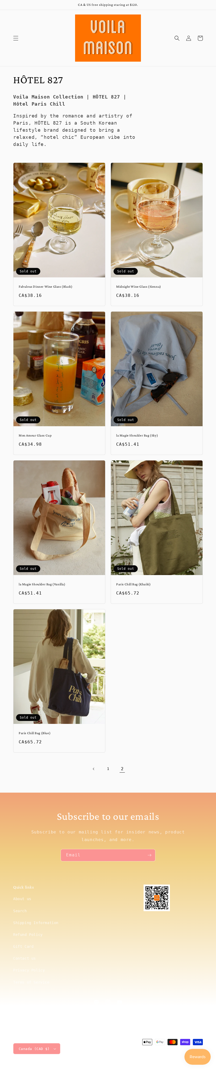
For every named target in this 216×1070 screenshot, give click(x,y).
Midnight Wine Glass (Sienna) (138, 286)
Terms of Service (31, 982)
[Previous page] (94, 769)
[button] (16, 38)
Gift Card (23, 946)
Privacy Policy (29, 970)
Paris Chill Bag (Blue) (35, 733)
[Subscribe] (149, 855)
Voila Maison (158, 1052)
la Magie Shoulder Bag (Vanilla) (42, 584)
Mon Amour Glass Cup (35, 435)
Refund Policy (28, 934)
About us (22, 899)
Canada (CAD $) (34, 1049)
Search (20, 911)
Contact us (24, 958)
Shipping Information (35, 923)
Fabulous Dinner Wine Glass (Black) (45, 286)
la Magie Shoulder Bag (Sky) (137, 435)
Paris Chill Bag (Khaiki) (133, 584)
